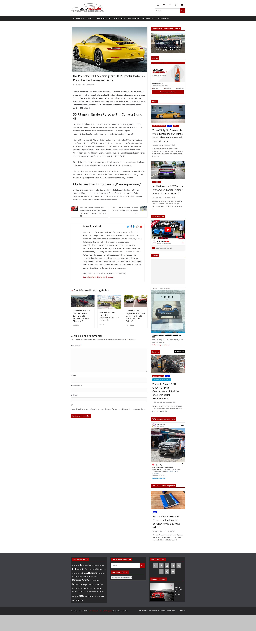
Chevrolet (96, 565)
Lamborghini (94, 576)
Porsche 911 (76, 588)
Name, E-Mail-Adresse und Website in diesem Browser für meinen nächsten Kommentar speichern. (108, 409)
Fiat (101, 569)
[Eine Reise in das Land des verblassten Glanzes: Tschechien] (109, 296)
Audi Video (84, 565)
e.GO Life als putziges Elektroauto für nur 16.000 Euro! (125, 210)
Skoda (83, 591)
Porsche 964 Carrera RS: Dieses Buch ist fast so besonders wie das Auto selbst (166, 522)
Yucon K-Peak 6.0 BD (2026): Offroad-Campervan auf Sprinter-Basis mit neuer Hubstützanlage (166, 391)
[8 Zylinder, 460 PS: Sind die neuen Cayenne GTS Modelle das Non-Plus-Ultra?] (82, 296)
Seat (79, 591)
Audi (154, 182)
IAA (73, 577)
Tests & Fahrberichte (103, 18)
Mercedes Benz (79, 580)
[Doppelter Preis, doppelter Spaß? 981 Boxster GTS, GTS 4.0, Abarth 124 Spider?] (136, 296)
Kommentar (76, 345)
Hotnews (84, 573)
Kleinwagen (86, 577)
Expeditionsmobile (158, 376)
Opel (85, 585)
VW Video (81, 600)
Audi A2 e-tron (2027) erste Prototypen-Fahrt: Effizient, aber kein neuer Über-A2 (167, 190)
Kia (81, 577)
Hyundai (102, 573)
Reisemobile (118, 18)
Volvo (98, 596)
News (90, 18)
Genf (73, 573)
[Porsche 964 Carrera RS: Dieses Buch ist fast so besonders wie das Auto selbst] (168, 500)
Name (73, 375)
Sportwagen (90, 591)
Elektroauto (78, 569)
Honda (77, 573)
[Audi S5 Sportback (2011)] (162, 592)
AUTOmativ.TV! (163, 18)
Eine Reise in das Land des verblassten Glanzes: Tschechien (109, 316)
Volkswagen (90, 596)
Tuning (74, 596)
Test (159, 182)
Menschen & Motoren (159, 126)
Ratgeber (98, 588)
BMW (90, 565)
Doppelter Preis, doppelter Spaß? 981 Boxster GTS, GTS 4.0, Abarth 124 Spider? (135, 315)
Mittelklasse (95, 580)
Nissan (82, 585)
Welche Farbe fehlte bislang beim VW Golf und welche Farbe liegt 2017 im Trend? (93, 211)
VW (102, 595)
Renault (74, 591)
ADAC (74, 565)
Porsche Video (84, 588)
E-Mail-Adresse (76, 385)
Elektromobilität (92, 569)
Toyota (101, 591)
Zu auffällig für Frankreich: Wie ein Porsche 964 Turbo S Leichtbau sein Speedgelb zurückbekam (167, 135)
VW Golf (75, 600)
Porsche (176, 126)
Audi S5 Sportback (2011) (178, 589)
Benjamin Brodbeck (88, 84)
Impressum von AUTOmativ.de (148, 611)
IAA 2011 (77, 576)
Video (81, 596)
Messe (88, 580)
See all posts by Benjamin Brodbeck (98, 277)
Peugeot (91, 585)
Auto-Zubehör (133, 18)
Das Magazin (77, 18)
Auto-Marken (147, 18)
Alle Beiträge (179, 352)
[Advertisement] (167, 271)
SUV (96, 591)
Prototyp (92, 588)
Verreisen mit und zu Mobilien (161, 379)
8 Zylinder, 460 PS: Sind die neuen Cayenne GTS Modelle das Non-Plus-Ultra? (81, 315)
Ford (104, 569)
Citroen (102, 565)
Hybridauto (94, 572)
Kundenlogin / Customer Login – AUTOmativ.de (171, 611)
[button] (83, 18)
